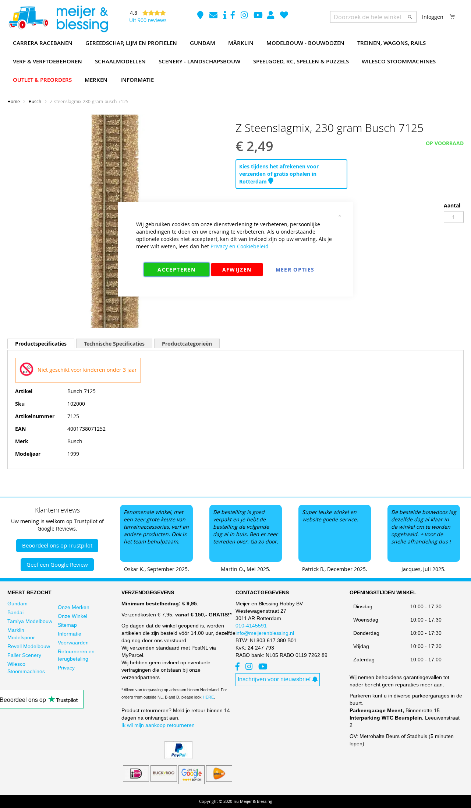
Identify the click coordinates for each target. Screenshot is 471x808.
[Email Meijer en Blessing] (214, 16)
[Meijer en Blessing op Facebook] (233, 16)
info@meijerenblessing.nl (265, 633)
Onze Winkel (72, 616)
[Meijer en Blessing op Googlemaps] (201, 16)
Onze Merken (73, 607)
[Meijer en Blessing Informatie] (224, 16)
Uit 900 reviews (148, 20)
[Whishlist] (284, 16)
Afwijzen (237, 269)
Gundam (17, 603)
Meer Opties (295, 269)
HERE (208, 697)
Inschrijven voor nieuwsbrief (274, 679)
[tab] (40, 344)
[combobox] (373, 17)
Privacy (66, 668)
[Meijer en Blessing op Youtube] (258, 16)
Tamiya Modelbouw (29, 621)
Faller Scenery (24, 655)
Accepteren (176, 269)
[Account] (271, 16)
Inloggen (432, 16)
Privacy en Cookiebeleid (239, 245)
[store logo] (58, 19)
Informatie (69, 634)
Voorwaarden (73, 643)
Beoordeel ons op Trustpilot (57, 545)
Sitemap (67, 625)
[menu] (235, 61)
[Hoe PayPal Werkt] (178, 757)
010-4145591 (251, 626)
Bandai (15, 612)
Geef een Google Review (57, 564)
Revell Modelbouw (28, 646)
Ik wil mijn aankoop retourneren (158, 725)
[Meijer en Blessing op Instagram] (245, 16)
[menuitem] (42, 43)
